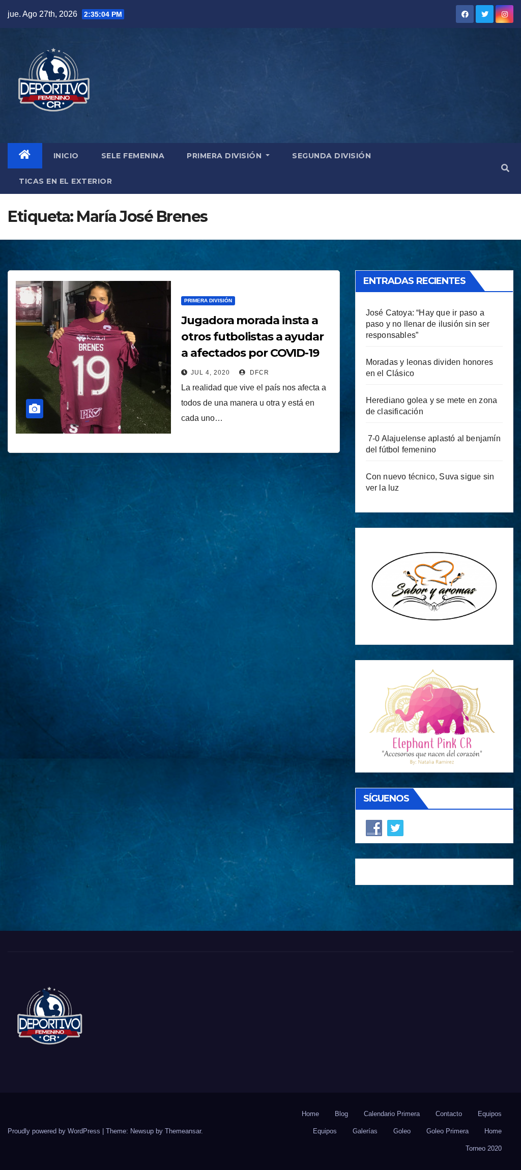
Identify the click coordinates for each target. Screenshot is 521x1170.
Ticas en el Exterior (65, 181)
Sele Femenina (133, 155)
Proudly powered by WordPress (55, 1131)
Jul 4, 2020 (210, 372)
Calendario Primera (392, 1114)
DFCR (258, 372)
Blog (341, 1114)
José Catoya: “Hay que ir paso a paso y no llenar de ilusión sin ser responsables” (428, 323)
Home (310, 1114)
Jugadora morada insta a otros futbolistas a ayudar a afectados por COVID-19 (252, 336)
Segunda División (331, 155)
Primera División (225, 155)
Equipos (490, 1114)
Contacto (449, 1114)
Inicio (66, 155)
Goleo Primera (447, 1131)
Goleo (402, 1131)
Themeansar (183, 1131)
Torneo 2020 (484, 1148)
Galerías (365, 1131)
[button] (505, 168)
